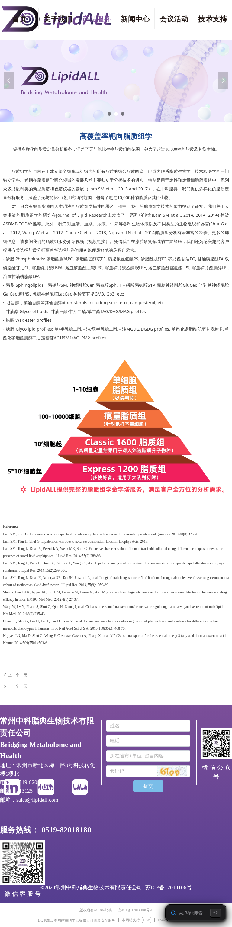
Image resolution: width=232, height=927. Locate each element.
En (223, 18)
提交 (148, 786)
